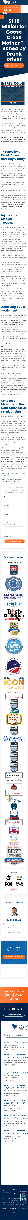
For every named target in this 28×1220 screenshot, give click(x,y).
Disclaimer (23, 1208)
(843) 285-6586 (10, 1111)
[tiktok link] (26, 1009)
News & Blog (14, 1191)
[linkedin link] (9, 1009)
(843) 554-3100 (9, 1050)
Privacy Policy (13, 1208)
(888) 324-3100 (10, 10)
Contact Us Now (14, 957)
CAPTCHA (7, 536)
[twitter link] (5, 1009)
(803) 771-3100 (9, 1080)
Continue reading (14, 928)
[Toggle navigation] (24, 9)
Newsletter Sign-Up (14, 1015)
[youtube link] (13, 1009)
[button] (2, 17)
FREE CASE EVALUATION (14, 65)
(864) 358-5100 (9, 1141)
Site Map (4, 1208)
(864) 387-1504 (9, 1126)
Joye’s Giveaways (5, 1191)
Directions (8, 1055)
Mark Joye (14, 920)
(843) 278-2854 (10, 1065)
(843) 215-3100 (9, 1095)
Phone (6, 506)
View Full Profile (14, 932)
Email (6, 514)
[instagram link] (22, 1009)
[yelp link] (18, 1009)
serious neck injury (15, 230)
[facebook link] (0, 1009)
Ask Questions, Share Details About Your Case (13, 524)
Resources (23, 1192)
